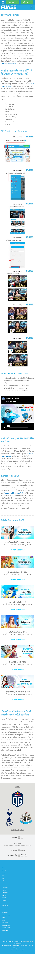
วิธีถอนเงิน (4, 897)
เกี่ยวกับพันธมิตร (6, 951)
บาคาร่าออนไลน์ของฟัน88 (9, 64)
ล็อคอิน (3, 903)
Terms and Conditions (16, 951)
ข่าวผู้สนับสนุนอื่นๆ (17, 830)
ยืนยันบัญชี (4, 900)
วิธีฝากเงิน (4, 895)
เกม (3, 875)
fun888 (3, 917)
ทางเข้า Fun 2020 (6, 925)
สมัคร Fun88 (5, 922)
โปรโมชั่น (4, 890)
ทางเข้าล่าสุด (5, 930)
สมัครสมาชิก (5, 887)
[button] (31, 7)
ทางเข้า (3, 920)
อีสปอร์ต (4, 870)
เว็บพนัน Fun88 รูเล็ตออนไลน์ (13, 493)
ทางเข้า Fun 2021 (6, 927)
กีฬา (3, 867)
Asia (3, 880)
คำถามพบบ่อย (5, 912)
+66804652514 (18, 943)
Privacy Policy (25, 951)
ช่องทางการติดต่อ (6, 915)
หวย (3, 878)
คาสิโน (3, 873)
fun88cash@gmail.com (28, 941)
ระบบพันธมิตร (5, 892)
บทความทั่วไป (5, 905)
